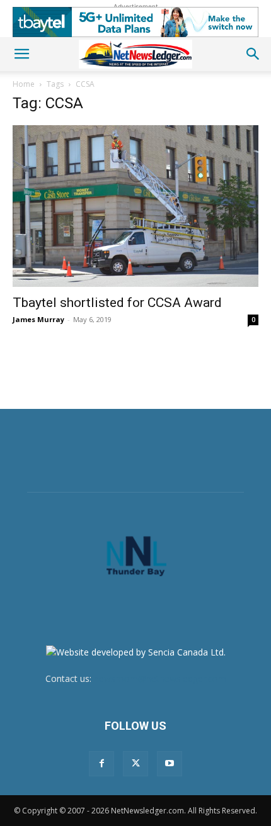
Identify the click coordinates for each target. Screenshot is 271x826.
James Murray (38, 319)
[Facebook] (101, 763)
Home (24, 84)
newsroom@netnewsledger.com (160, 678)
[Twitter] (135, 763)
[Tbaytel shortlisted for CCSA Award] (135, 206)
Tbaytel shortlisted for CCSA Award (117, 302)
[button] (21, 54)
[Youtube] (169, 763)
